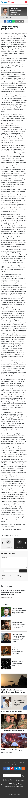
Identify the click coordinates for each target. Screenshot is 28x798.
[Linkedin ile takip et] (16, 768)
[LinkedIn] (10, 21)
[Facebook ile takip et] (5, 768)
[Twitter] (8, 21)
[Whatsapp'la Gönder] (13, 21)
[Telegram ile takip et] (20, 768)
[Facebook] (5, 21)
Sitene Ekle (14, 764)
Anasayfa (4, 762)
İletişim (15, 762)
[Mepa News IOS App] (20, 780)
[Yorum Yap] (22, 21)
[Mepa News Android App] (8, 780)
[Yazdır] (19, 21)
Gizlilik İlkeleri (22, 762)
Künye (9, 762)
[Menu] (26, 2)
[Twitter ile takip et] (8, 768)
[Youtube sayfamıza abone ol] (12, 768)
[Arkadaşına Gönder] (16, 21)
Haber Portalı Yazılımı (15, 794)
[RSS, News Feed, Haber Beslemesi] (23, 768)
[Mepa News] (7, 2)
